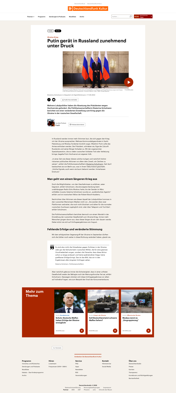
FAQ (76, 363)
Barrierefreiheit (134, 378)
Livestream (52, 363)
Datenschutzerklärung (72, 387)
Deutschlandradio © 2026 (88, 385)
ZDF (79, 390)
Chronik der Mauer (105, 390)
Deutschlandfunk (79, 3)
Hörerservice (106, 363)
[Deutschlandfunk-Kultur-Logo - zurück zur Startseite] (88, 8)
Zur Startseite (57, 348)
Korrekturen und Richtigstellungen (141, 375)
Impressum (107, 387)
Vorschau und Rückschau (31, 363)
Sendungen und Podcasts (31, 366)
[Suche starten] (130, 16)
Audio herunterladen (70, 100)
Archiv (82, 16)
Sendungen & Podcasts (57, 16)
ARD (73, 390)
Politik (51, 31)
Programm (41, 16)
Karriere (131, 369)
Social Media (106, 366)
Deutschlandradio (135, 363)
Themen (30, 16)
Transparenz (133, 372)
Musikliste (72, 16)
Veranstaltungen (81, 375)
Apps (77, 366)
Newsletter (79, 369)
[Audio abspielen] (128, 82)
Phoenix (87, 390)
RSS (76, 372)
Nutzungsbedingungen (92, 387)
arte (94, 390)
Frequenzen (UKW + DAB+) (58, 366)
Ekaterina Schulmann (94, 164)
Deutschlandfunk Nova (94, 3)
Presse (131, 366)
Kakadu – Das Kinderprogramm (33, 372)
